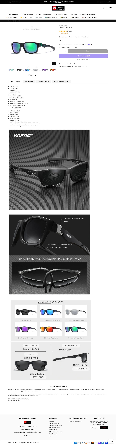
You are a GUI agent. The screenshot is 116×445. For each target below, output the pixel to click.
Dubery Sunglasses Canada (75, 421)
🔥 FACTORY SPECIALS (11, 17)
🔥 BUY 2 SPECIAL (74, 17)
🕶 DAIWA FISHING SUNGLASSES (43, 14)
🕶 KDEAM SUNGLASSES (27, 14)
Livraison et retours (65, 47)
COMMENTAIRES (29, 81)
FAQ (50, 436)
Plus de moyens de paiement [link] (83, 59)
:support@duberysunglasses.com (33, 432)
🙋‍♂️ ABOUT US (64, 17)
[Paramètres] (106, 8)
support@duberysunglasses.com (13, 2)
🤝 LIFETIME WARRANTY (26, 17)
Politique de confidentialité (55, 427)
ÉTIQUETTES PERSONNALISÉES (61, 81)
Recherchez (51, 421)
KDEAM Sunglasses (63, 25)
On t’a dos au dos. (53, 434)
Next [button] (55, 45)
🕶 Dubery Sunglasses (12, 14)
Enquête (75, 47)
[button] (65, 31)
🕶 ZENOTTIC (74, 14)
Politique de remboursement (55, 425)
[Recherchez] (103, 8)
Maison (9, 21)
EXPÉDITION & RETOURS (43, 81)
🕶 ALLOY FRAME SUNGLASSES (87, 14)
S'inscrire (103, 427)
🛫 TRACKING (38, 17)
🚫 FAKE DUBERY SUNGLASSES (89, 17)
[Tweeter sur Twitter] (36, 75)
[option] (32, 44)
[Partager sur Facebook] (33, 75)
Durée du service (53, 429)
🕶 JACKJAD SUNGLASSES (61, 14)
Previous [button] (9, 45)
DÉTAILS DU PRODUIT (15, 81)
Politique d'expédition (54, 423)
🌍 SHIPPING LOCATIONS (51, 17)
